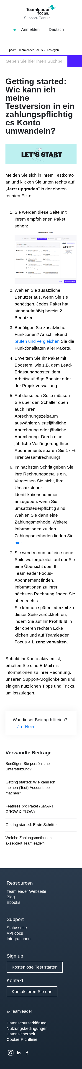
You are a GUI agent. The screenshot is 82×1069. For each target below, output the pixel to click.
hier (18, 542)
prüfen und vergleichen (37, 341)
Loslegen (53, 50)
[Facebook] (27, 1053)
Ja (19, 726)
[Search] (75, 61)
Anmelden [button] (31, 29)
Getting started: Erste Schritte (30, 825)
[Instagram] (11, 1053)
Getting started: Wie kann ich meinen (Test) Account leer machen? (30, 787)
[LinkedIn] (19, 1053)
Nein (29, 726)
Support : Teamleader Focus (24, 50)
